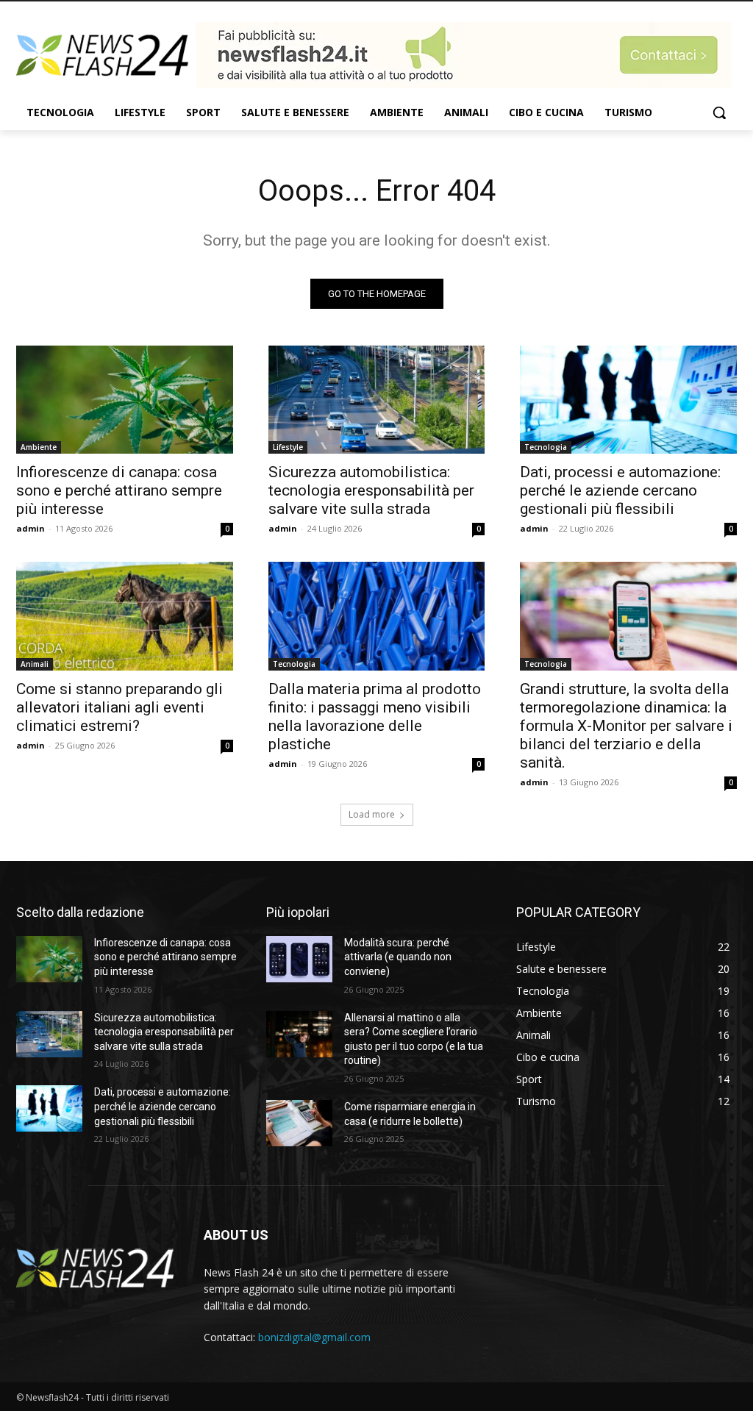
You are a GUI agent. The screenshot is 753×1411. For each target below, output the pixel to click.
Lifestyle (288, 447)
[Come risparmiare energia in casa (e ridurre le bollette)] (299, 1123)
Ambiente (39, 447)
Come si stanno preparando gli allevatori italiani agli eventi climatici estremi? (119, 707)
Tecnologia (545, 447)
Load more (372, 814)
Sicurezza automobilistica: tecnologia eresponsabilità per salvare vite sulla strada (371, 490)
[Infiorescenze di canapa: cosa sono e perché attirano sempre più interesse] (124, 400)
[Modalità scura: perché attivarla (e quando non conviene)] (299, 959)
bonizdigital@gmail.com (314, 1337)
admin (30, 528)
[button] (719, 112)
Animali (35, 664)
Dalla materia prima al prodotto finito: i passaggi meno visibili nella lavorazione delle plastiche (374, 716)
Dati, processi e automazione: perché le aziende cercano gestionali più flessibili (620, 490)
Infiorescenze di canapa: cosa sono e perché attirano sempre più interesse (119, 490)
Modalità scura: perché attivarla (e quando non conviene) (398, 957)
